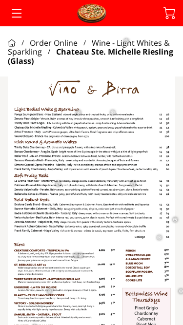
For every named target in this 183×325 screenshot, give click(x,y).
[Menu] (16, 13)
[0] (169, 13)
